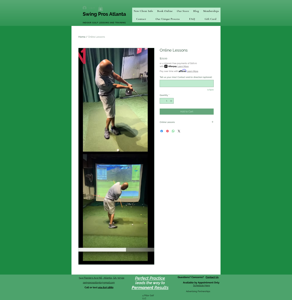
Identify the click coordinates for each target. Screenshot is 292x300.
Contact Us (212, 277)
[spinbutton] (166, 101)
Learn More (183, 66)
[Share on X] (179, 131)
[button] (100, 8)
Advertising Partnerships (198, 291)
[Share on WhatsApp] (173, 131)
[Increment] (171, 101)
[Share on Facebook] (161, 131)
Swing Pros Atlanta (104, 14)
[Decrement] (162, 101)
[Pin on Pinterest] (167, 131)
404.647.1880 (105, 287)
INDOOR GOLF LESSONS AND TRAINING (104, 23)
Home (81, 36)
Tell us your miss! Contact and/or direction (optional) (186, 77)
